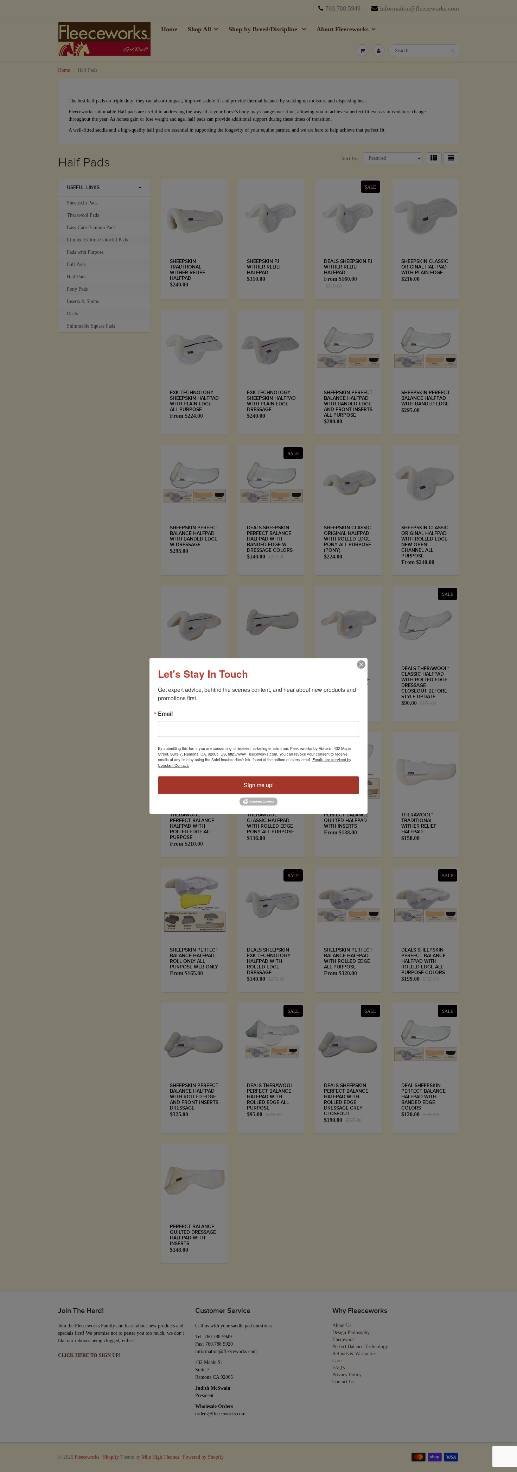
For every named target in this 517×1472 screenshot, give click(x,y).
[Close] (361, 664)
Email (165, 713)
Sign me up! (259, 785)
